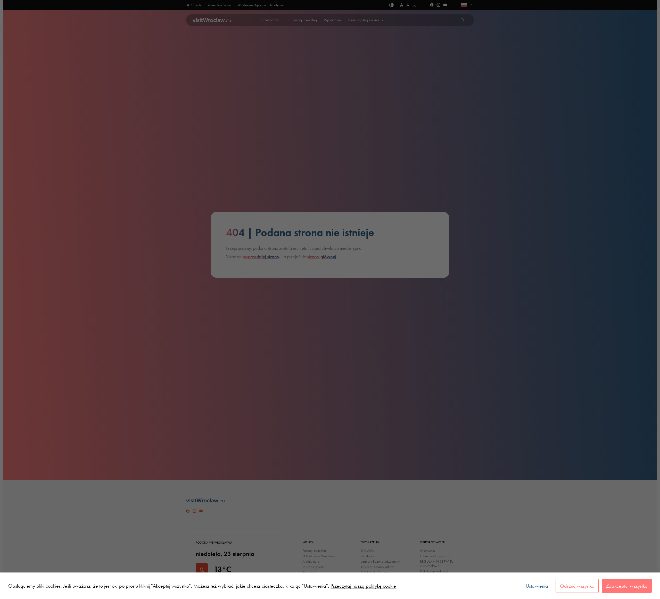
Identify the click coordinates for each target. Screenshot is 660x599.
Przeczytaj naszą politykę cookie (363, 586)
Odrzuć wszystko (577, 586)
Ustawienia (537, 586)
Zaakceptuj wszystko (626, 586)
